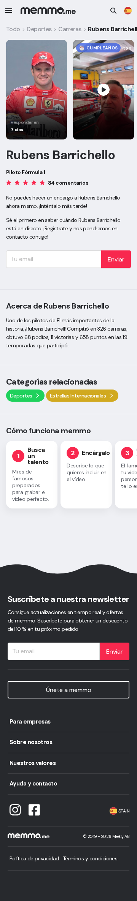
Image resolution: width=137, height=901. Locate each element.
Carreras (69, 29)
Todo (13, 29)
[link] (128, 10)
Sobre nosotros (31, 742)
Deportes (39, 29)
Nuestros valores (33, 763)
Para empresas (30, 721)
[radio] (8, 182)
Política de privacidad (34, 858)
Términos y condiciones (90, 858)
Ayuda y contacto (33, 783)
